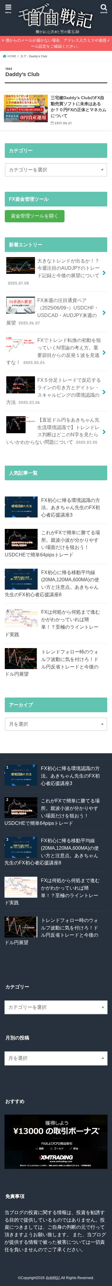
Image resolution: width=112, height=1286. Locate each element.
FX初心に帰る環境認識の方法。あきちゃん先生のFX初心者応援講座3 (70, 507)
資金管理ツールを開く (35, 215)
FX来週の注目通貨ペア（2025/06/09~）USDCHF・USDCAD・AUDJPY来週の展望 (52, 311)
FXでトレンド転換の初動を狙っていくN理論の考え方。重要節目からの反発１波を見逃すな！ (53, 351)
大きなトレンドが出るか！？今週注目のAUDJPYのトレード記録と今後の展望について (54, 272)
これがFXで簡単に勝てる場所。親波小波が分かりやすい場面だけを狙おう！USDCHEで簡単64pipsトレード (52, 543)
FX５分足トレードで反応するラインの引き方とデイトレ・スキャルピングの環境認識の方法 (53, 391)
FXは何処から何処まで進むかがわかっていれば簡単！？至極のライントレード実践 (52, 623)
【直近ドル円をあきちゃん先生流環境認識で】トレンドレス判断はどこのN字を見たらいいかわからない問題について (52, 431)
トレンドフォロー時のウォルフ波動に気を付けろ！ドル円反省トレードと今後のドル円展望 (52, 663)
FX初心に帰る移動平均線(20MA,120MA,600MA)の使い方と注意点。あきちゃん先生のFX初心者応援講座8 (52, 583)
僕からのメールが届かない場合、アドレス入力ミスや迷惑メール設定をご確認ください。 (57, 43)
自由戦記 (53, 1278)
